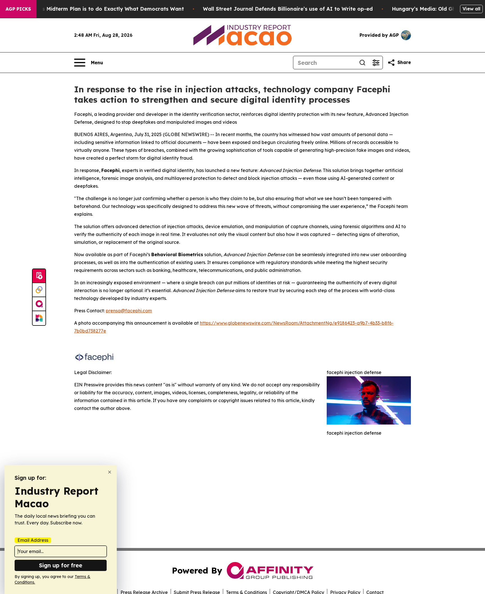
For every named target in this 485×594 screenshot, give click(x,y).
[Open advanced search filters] (376, 62)
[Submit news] (39, 276)
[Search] (362, 62)
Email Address (32, 540)
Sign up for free (60, 565)
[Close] (109, 472)
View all (471, 9)
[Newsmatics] (39, 318)
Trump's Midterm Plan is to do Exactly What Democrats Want (104, 9)
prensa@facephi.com (129, 310)
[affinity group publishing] (39, 304)
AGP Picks (18, 9)
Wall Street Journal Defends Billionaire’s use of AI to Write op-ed (288, 9)
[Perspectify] (39, 290)
